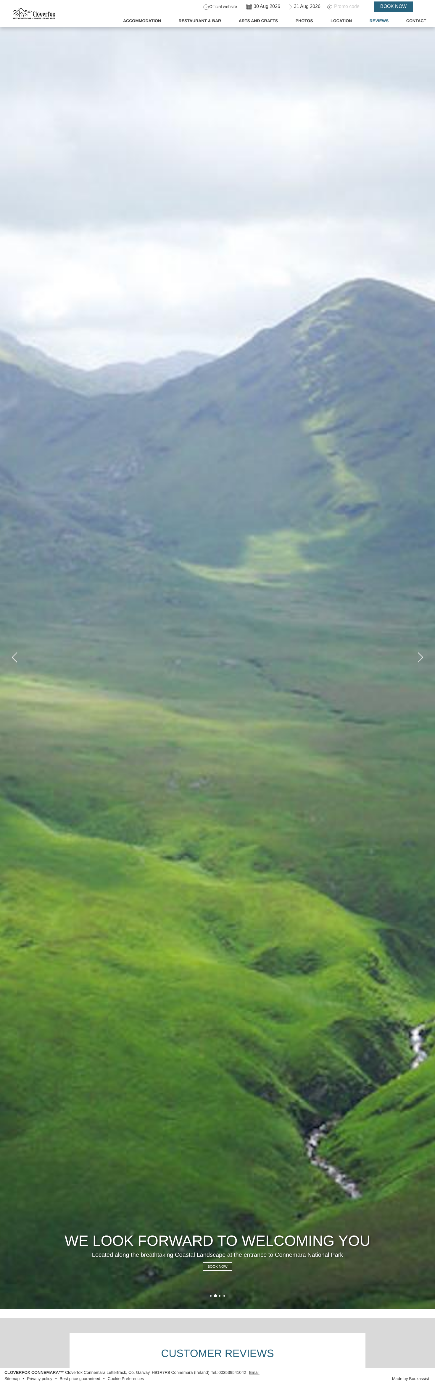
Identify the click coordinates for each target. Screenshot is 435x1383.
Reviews (379, 20)
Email (254, 1372)
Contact (416, 20)
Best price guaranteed (80, 1378)
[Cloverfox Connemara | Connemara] (211, 1296)
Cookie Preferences (126, 1378)
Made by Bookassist (410, 1378)
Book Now (217, 1266)
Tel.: (228, 1372)
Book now (393, 6)
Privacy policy (39, 1378)
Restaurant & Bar (200, 20)
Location (341, 20)
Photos (304, 20)
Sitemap (12, 1378)
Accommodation (142, 20)
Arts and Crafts (258, 20)
